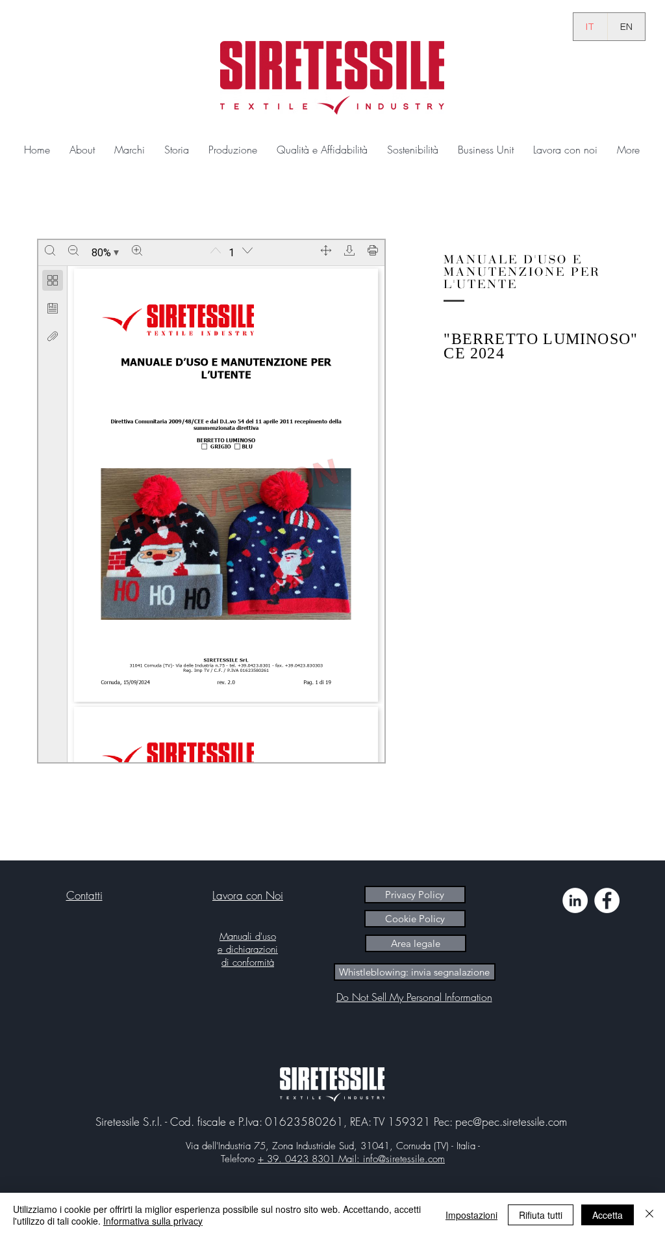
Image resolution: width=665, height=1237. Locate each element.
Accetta (607, 1214)
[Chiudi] (649, 1215)
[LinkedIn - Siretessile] (575, 900)
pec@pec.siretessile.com (511, 1121)
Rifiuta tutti (540, 1214)
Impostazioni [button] (471, 1214)
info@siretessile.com (404, 1158)
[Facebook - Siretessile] (607, 900)
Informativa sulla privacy (153, 1220)
